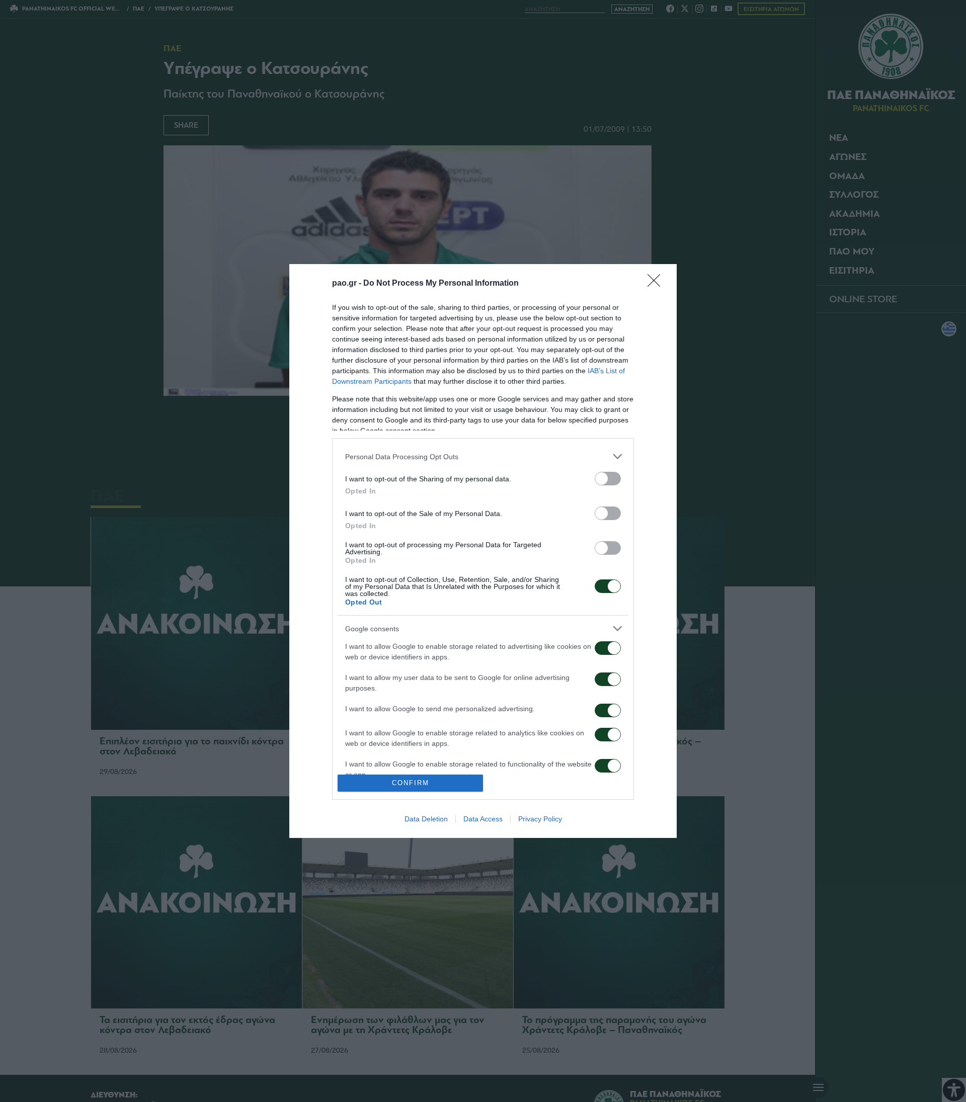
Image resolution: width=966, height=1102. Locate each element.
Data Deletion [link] (426, 819)
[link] (657, 283)
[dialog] (483, 550)
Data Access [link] (483, 819)
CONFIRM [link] (410, 783)
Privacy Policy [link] (540, 819)
